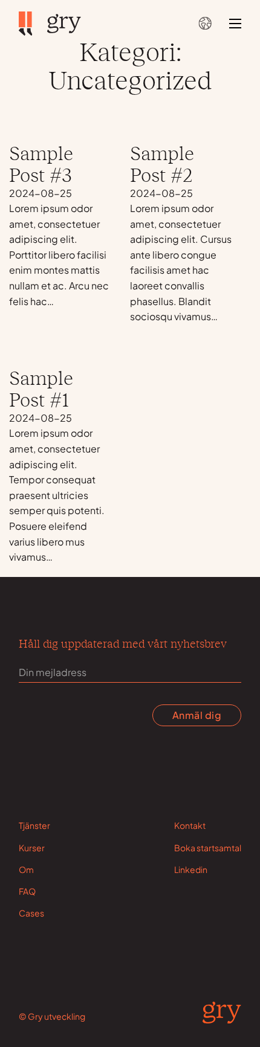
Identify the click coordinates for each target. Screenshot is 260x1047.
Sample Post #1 (41, 388)
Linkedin (190, 869)
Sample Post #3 (41, 163)
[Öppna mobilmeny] (235, 23)
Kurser (32, 847)
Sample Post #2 (162, 163)
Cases (31, 912)
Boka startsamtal (207, 847)
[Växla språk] (205, 23)
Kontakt (190, 825)
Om (26, 869)
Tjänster (34, 825)
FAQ (27, 891)
